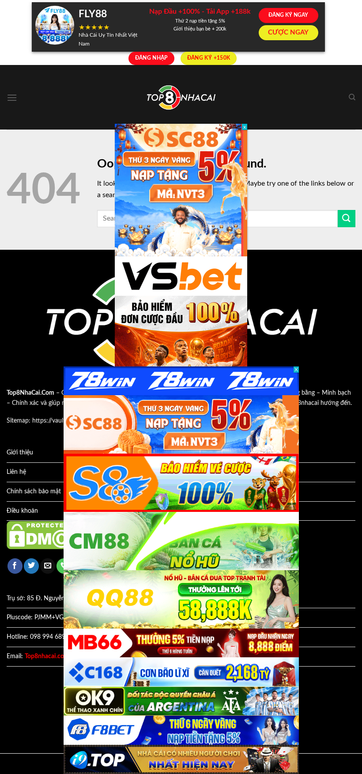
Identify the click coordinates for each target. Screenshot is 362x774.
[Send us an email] (47, 566)
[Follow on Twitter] (31, 566)
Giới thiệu (20, 453)
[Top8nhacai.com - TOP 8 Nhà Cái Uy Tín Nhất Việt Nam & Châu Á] (181, 97)
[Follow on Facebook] (15, 566)
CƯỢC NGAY (288, 32)
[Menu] (12, 97)
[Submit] (346, 218)
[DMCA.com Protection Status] (46, 535)
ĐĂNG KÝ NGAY (288, 15)
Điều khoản (22, 511)
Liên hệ (16, 472)
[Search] (352, 97)
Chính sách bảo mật (34, 491)
